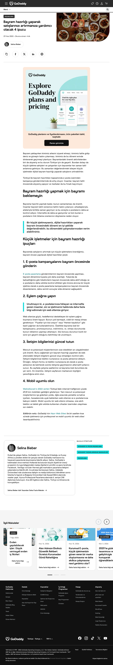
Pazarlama (10, 16)
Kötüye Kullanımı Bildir (29, 595)
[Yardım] (97, 3)
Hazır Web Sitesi (58, 413)
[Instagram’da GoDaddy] (86, 639)
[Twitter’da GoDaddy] (99, 639)
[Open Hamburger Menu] (5, 3)
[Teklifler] (92, 3)
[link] (15, 54)
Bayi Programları (63, 599)
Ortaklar (61, 603)
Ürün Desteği (26, 591)
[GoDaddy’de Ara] (107, 9)
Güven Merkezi (10, 619)
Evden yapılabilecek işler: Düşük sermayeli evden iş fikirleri (18, 548)
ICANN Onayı (44, 595)
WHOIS (42, 609)
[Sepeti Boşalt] (106, 3)
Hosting (97, 613)
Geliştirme (104, 537)
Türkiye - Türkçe (33, 639)
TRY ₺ (48, 639)
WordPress (98, 609)
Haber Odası (9, 615)
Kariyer (8, 597)
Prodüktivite (75, 537)
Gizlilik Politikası (87, 649)
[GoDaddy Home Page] (15, 639)
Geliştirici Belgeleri (46, 591)
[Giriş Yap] (102, 3)
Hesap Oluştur (80, 601)
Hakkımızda (9, 593)
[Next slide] (106, 522)
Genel (13, 533)
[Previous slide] (98, 522)
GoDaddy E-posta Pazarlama (90, 446)
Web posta (43, 605)
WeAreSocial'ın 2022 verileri (36, 389)
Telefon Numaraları (101, 625)
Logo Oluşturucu (100, 621)
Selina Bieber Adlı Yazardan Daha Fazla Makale (26, 490)
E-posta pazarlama (32, 274)
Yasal (7, 611)
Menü (6, 9)
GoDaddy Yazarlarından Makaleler (93, 452)
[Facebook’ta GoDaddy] (80, 639)
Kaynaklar (25, 599)
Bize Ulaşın (9, 601)
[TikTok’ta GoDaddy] (93, 639)
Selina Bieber (16, 44)
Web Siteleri (99, 601)
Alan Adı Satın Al (100, 591)
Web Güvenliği (99, 617)
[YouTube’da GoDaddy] (105, 639)
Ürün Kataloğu (45, 613)
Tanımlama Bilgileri (101, 649)
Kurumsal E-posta (101, 605)
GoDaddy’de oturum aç (83, 591)
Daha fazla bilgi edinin (18, 562)
